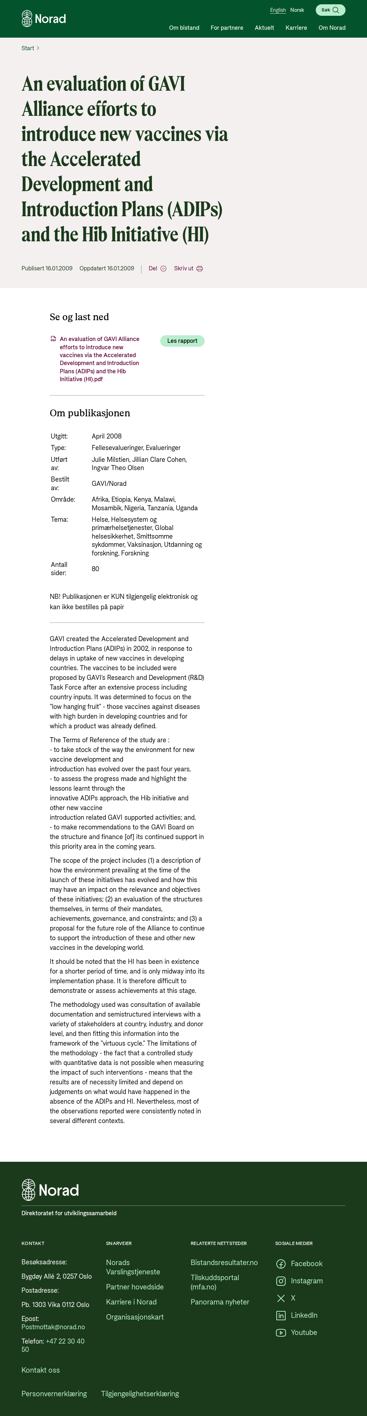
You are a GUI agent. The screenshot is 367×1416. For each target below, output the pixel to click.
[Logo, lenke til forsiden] (44, 18)
